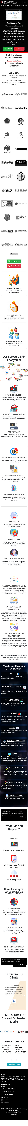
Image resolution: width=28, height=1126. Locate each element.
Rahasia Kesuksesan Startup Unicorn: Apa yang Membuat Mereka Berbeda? (20, 1049)
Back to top (14, 1114)
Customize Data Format (14, 865)
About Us (3, 1086)
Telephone (20, 48)
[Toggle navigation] (24, 2)
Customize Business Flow (14, 851)
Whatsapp (9, 48)
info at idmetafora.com (9, 1091)
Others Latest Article (14, 1064)
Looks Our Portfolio (19, 965)
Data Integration (14, 880)
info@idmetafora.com (21, 5)
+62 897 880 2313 (7, 5)
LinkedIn (6, 1097)
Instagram (6, 1102)
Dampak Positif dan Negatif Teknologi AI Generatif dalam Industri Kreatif (6, 1049)
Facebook (6, 1099)
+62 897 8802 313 (10, 1088)
